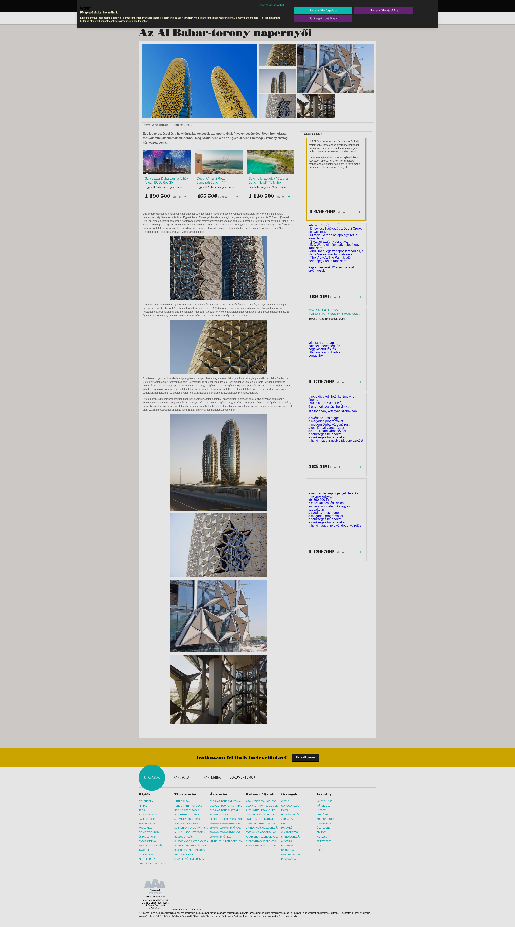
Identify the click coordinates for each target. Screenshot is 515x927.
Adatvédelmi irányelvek (271, 5)
